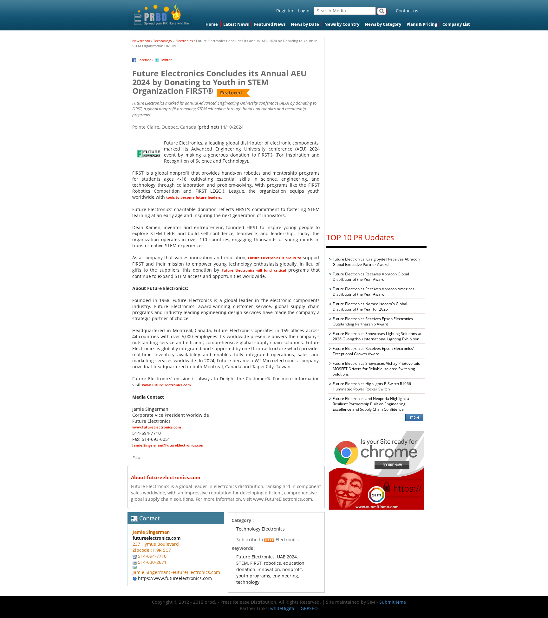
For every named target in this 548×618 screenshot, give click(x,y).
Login (304, 11)
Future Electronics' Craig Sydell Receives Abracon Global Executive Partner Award (376, 261)
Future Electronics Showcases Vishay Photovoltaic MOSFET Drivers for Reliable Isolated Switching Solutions (376, 369)
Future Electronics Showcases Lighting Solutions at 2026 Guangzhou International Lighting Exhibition (377, 336)
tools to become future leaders (193, 197)
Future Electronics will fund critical (254, 270)
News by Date (305, 24)
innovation (269, 569)
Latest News (236, 24)
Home (212, 24)
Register (285, 11)
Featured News (269, 24)
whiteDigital (283, 608)
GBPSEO (309, 608)
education (293, 563)
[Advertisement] (376, 132)
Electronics (184, 40)
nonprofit (292, 569)
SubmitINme (392, 602)
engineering (285, 576)
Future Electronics (255, 557)
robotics (272, 563)
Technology (162, 40)
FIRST (256, 563)
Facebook (145, 59)
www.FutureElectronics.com (166, 385)
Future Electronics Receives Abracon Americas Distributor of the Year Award (373, 291)
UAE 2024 (287, 557)
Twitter (166, 59)
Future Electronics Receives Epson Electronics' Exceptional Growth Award (373, 351)
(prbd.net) (208, 127)
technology (247, 582)
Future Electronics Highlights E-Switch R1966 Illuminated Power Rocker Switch (372, 386)
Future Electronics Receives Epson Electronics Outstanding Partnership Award (373, 321)
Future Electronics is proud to (274, 257)
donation (245, 569)
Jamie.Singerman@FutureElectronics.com (168, 445)
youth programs (253, 576)
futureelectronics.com (157, 538)
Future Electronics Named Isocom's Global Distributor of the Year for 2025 (370, 306)
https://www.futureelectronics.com (175, 578)
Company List (456, 24)
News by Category (383, 24)
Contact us (407, 11)
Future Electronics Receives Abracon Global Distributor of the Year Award (371, 276)
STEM (242, 563)
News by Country (341, 24)
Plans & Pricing (422, 24)
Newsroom (141, 40)
